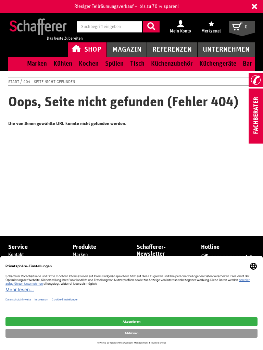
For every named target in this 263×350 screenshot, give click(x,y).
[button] (254, 6)
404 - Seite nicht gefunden (49, 82)
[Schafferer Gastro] (46, 27)
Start (14, 82)
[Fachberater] (256, 142)
